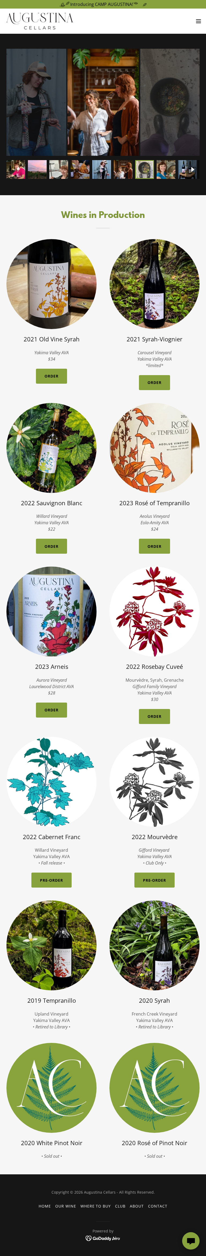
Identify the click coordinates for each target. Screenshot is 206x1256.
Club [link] (120, 1206)
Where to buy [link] (95, 1206)
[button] (198, 21)
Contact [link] (157, 1206)
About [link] (137, 1206)
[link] (39, 21)
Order (51, 376)
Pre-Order (51, 880)
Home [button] (45, 1206)
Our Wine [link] (65, 1206)
